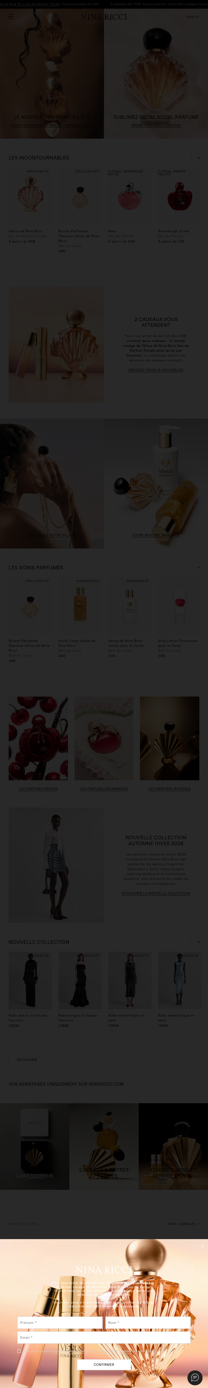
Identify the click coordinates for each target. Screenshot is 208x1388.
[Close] (202, 1246)
